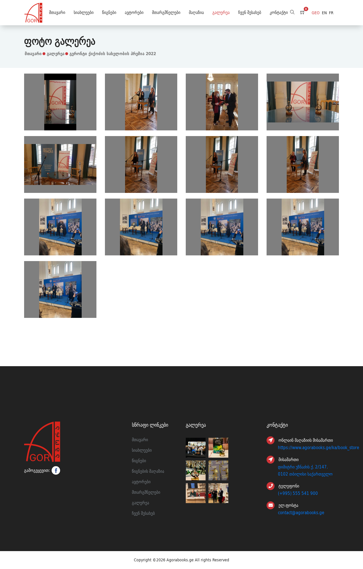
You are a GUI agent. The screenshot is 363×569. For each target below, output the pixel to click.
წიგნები (109, 12)
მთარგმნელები (166, 12)
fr (331, 13)
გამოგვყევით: (37, 470)
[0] (302, 12)
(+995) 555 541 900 (298, 493)
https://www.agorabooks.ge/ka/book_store (318, 447)
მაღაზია (196, 12)
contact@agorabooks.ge (301, 512)
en (324, 13)
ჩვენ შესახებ (249, 12)
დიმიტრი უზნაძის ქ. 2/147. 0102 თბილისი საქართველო (305, 471)
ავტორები (134, 12)
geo (316, 13)
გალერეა (221, 12)
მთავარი (57, 12)
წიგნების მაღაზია (148, 471)
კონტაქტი (279, 12)
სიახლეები (84, 12)
